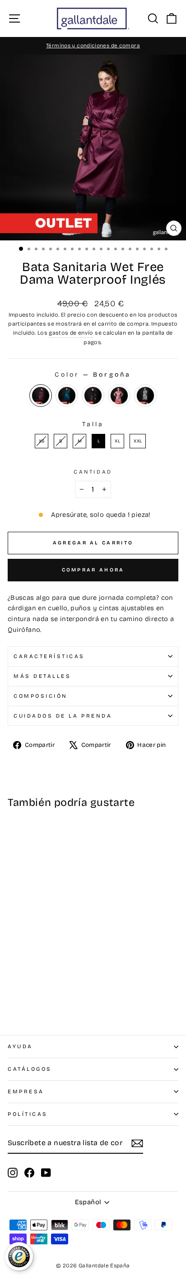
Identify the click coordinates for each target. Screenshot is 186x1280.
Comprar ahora (93, 570)
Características (49, 656)
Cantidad (93, 472)
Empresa (26, 1091)
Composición (41, 696)
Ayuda (20, 1046)
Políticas (28, 1114)
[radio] (40, 395)
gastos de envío (71, 332)
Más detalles (42, 676)
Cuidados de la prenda (63, 716)
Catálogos (30, 1069)
